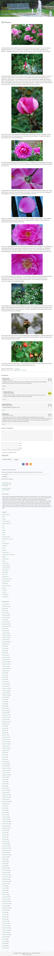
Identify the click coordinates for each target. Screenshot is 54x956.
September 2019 (5, 668)
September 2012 (5, 854)
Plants (3, 516)
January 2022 (5, 621)
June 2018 (4, 701)
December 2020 (5, 635)
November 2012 (5, 850)
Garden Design (10, 370)
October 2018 (5, 692)
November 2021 (5, 626)
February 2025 (5, 615)
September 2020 (5, 641)
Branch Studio (5, 485)
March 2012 (4, 868)
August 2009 (5, 936)
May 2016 (4, 757)
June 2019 (4, 675)
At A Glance (4, 590)
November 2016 (5, 743)
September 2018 (5, 695)
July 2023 (4, 619)
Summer (4, 519)
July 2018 (4, 699)
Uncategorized (5, 596)
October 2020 (5, 639)
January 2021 (5, 632)
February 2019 (5, 683)
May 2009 (4, 943)
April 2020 (4, 652)
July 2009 (4, 939)
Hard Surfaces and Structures (8, 554)
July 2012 (4, 859)
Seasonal (4, 592)
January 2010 (5, 925)
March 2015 (4, 788)
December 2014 (5, 794)
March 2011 (4, 894)
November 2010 (5, 903)
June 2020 (4, 648)
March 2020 (4, 655)
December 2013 (5, 821)
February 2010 (5, 923)
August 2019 (5, 670)
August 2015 (5, 777)
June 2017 (4, 728)
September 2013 (5, 828)
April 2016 (4, 759)
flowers (3, 534)
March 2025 (4, 612)
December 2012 (5, 848)
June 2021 (4, 628)
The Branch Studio (6, 536)
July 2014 (4, 805)
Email (20, 445)
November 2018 (5, 690)
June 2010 (4, 914)
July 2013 (4, 832)
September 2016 (5, 748)
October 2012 (5, 852)
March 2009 (4, 947)
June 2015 (4, 781)
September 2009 (5, 934)
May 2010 (4, 916)
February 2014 (5, 817)
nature (3, 547)
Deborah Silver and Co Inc (7, 538)
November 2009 (5, 930)
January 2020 (5, 659)
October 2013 (5, 825)
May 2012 (4, 863)
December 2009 (5, 927)
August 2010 (5, 910)
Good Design (5, 572)
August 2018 (5, 697)
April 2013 (4, 839)
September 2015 (5, 774)
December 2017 (5, 714)
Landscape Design (6, 565)
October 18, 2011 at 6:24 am (8, 393)
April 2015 (4, 785)
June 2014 (4, 808)
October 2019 (5, 666)
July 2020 (4, 646)
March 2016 (4, 761)
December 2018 (5, 688)
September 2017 (5, 721)
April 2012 (4, 865)
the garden (4, 545)
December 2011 (5, 874)
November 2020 (5, 637)
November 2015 (5, 770)
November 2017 (5, 717)
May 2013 (4, 836)
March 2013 (4, 841)
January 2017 (5, 739)
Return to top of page (27, 954)
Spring (3, 561)
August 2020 (5, 644)
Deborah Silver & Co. (27, 10)
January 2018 (5, 712)
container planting (6, 521)
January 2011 (5, 899)
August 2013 (5, 830)
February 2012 (5, 870)
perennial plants (5, 543)
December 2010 (5, 901)
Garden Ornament (6, 581)
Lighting (4, 530)
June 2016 (4, 754)
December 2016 (5, 741)
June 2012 (4, 861)
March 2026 (4, 604)
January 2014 (5, 819)
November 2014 (5, 797)
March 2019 (4, 681)
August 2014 (5, 803)
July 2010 (4, 912)
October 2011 (5, 879)
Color (3, 527)
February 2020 (5, 657)
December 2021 (5, 624)
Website (20, 448)
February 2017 (5, 737)
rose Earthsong (23, 370)
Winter (3, 532)
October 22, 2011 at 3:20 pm (7, 415)
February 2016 (5, 763)
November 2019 (5, 663)
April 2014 (4, 812)
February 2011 (5, 896)
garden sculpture (5, 514)
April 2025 (4, 610)
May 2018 (4, 703)
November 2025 (5, 606)
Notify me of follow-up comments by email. (12, 449)
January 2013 (5, 845)
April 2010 (4, 919)
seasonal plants (5, 552)
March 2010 (4, 921)
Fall (3, 525)
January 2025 (5, 617)
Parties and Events (6, 585)
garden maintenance (6, 523)
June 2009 (4, 941)
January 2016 (5, 766)
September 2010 (5, 907)
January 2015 (5, 792)
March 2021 (4, 630)
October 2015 (5, 772)
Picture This (4, 574)
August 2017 (5, 723)
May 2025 (4, 608)
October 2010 (5, 905)
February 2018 (5, 710)
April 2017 (4, 732)
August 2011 (5, 883)
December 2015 (5, 768)
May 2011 (4, 890)
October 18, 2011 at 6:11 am (7, 380)
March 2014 (4, 814)
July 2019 (4, 672)
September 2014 (5, 801)
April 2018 (4, 706)
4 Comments (17, 368)
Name (20, 443)
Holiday (3, 556)
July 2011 (4, 885)
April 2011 (4, 892)
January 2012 (5, 872)
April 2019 (4, 679)
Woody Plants (5, 583)
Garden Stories (5, 558)
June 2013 (4, 834)
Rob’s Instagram (5, 489)
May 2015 (4, 783)
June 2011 (4, 888)
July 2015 (4, 779)
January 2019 (5, 686)
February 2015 (5, 790)
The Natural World (6, 567)
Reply (3, 388)
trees (3, 541)
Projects (4, 587)
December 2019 (5, 661)
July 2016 (4, 752)
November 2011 (5, 876)
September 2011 (5, 881)
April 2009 (4, 945)
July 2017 (4, 726)
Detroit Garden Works (6, 484)
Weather (4, 550)
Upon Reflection (5, 563)
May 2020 (4, 650)
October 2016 (5, 746)
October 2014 (5, 799)
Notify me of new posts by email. (9, 452)
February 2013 (5, 843)
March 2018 (4, 708)
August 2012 (5, 856)
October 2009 (5, 932)
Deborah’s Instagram (6, 488)
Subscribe (5, 476)
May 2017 (4, 730)
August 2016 (5, 750)
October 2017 (5, 719)
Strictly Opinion (5, 576)
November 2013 (5, 823)
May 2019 (4, 677)
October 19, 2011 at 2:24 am (7, 405)
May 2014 (4, 810)
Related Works (5, 594)
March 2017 (4, 734)
